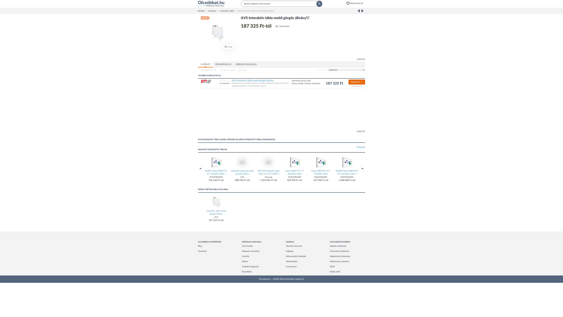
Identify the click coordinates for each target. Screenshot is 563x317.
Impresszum (291, 267)
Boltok (245, 261)
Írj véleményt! (225, 83)
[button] (355, 3)
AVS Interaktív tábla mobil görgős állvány (253, 80)
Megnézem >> (356, 82)
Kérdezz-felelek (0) (246, 64)
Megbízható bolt (210, 70)
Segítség (289, 251)
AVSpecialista (357, 86)
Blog (200, 246)
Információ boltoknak (339, 251)
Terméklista (247, 272)
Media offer (335, 272)
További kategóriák (250, 267)
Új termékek (247, 246)
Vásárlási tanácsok (294, 246)
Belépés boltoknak (338, 246)
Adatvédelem (292, 261)
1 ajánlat (205, 64)
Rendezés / (323, 70)
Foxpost (244, 70)
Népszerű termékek (250, 251)
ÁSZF (332, 267)
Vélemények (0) (223, 64)
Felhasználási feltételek (296, 256)
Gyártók (245, 256)
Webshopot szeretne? (339, 261)
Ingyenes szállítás (229, 70)
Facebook (202, 251)
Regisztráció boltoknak (340, 256)
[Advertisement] (338, 36)
